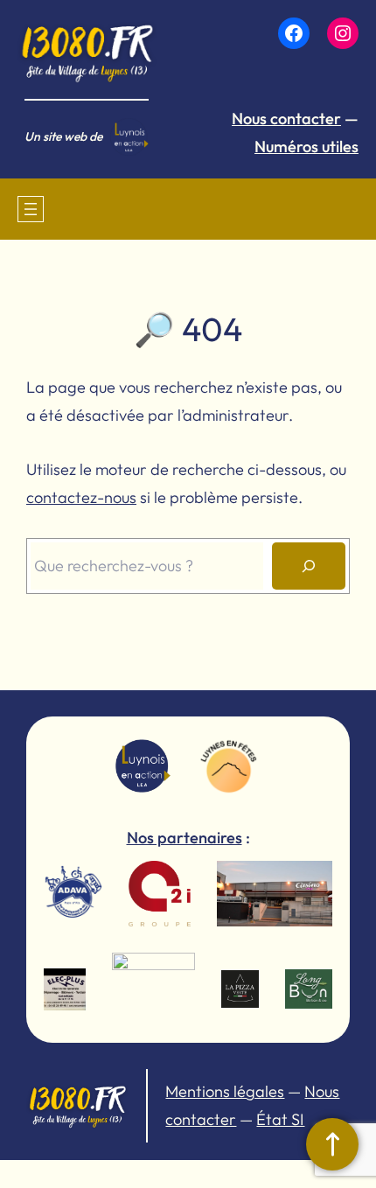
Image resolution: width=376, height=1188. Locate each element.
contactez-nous (81, 497)
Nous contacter (286, 118)
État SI (280, 1119)
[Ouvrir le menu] (30, 209)
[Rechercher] (308, 566)
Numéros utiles (306, 146)
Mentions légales (224, 1091)
